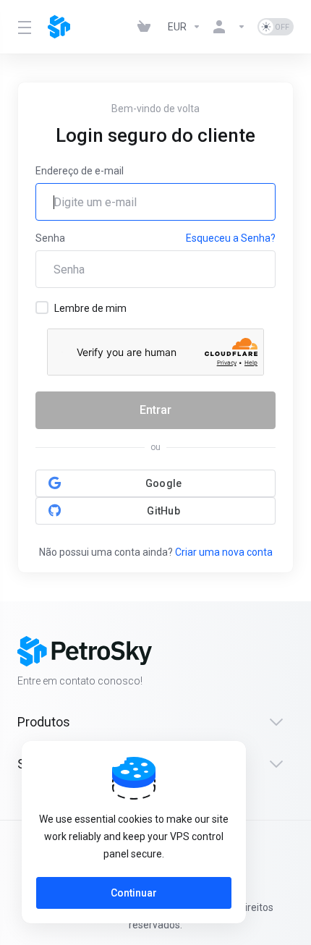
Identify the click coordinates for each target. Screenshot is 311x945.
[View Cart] (147, 27)
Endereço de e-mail (79, 171)
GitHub (163, 511)
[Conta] (229, 27)
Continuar (134, 893)
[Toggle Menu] (24, 26)
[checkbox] (41, 307)
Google (163, 483)
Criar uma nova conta (224, 552)
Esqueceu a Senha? (231, 238)
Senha (50, 238)
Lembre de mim (90, 308)
